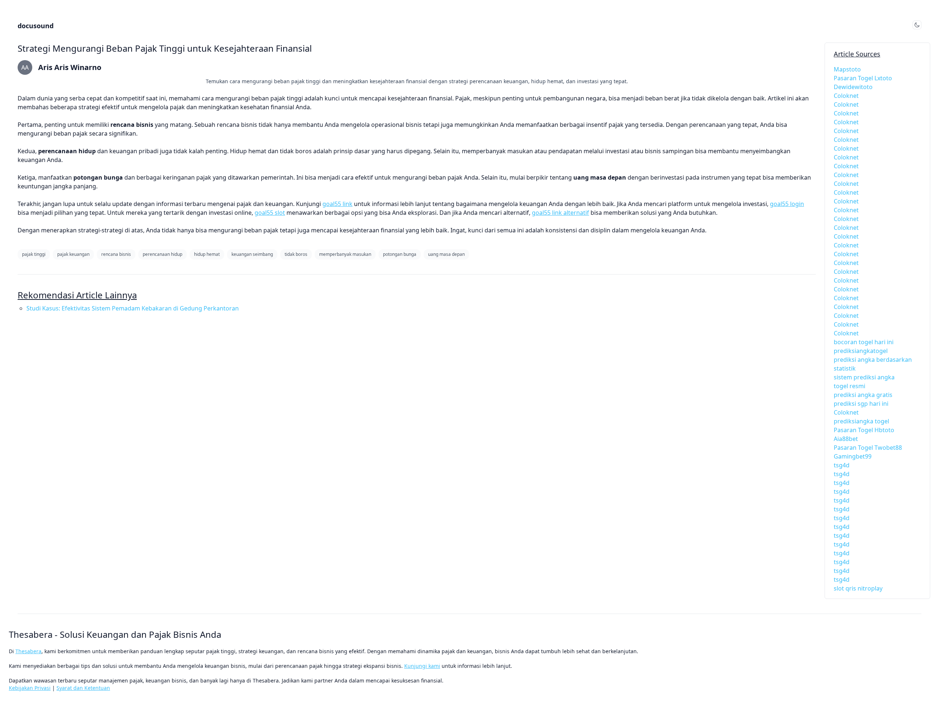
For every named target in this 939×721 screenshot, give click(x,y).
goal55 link (337, 204)
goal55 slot (270, 213)
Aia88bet (846, 439)
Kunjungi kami (422, 665)
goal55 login (787, 204)
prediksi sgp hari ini (861, 404)
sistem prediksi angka (864, 377)
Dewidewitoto (853, 87)
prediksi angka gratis (863, 395)
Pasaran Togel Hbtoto (864, 430)
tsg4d (842, 465)
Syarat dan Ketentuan (83, 687)
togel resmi (849, 386)
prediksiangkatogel (861, 351)
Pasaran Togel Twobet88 (868, 448)
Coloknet (846, 96)
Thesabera (28, 651)
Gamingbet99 (853, 456)
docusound (36, 25)
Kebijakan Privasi (30, 687)
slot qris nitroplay (858, 588)
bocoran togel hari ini (864, 342)
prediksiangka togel (861, 421)
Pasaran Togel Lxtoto (863, 78)
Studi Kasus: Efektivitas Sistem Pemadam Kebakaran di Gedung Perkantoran (132, 308)
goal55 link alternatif (560, 213)
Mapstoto (847, 69)
